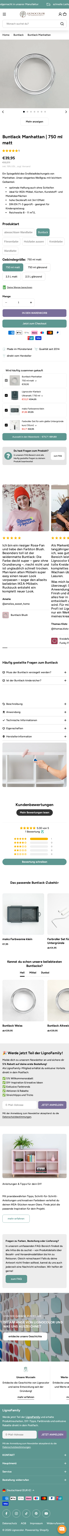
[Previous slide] (3, 111)
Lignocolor (18, 1530)
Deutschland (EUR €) (19, 1490)
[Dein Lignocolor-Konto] (60, 14)
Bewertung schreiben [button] (34, 861)
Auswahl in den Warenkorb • (34, 436)
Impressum (36, 1523)
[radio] (18, 232)
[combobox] (34, 24)
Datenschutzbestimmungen (16, 1116)
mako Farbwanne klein (33, 408)
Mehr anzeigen (34, 121)
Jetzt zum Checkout (34, 323)
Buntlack (18, 34)
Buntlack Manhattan (32, 376)
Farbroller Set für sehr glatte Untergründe (43, 421)
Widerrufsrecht (55, 1523)
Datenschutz (9, 1523)
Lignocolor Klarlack (31, 391)
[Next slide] (66, 111)
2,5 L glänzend (33, 276)
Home (5, 34)
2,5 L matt (11, 276)
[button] (24, 112)
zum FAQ (58, 456)
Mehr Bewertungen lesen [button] (34, 812)
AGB (23, 1523)
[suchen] (62, 24)
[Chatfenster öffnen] (61, 1529)
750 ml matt (13, 267)
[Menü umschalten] (4, 14)
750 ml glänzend (37, 267)
